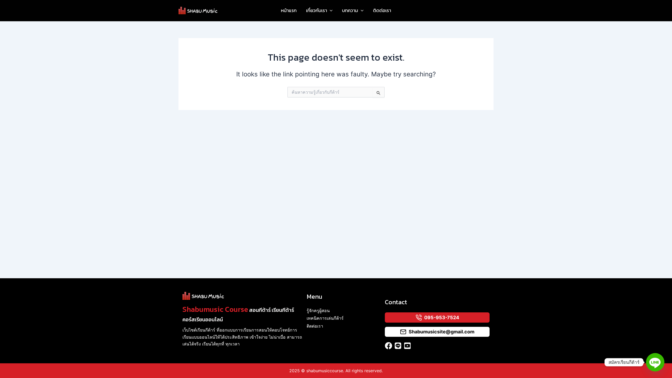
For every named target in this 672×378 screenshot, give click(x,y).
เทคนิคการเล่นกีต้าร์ (325, 318)
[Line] (655, 362)
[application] (330, 10)
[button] (319, 10)
